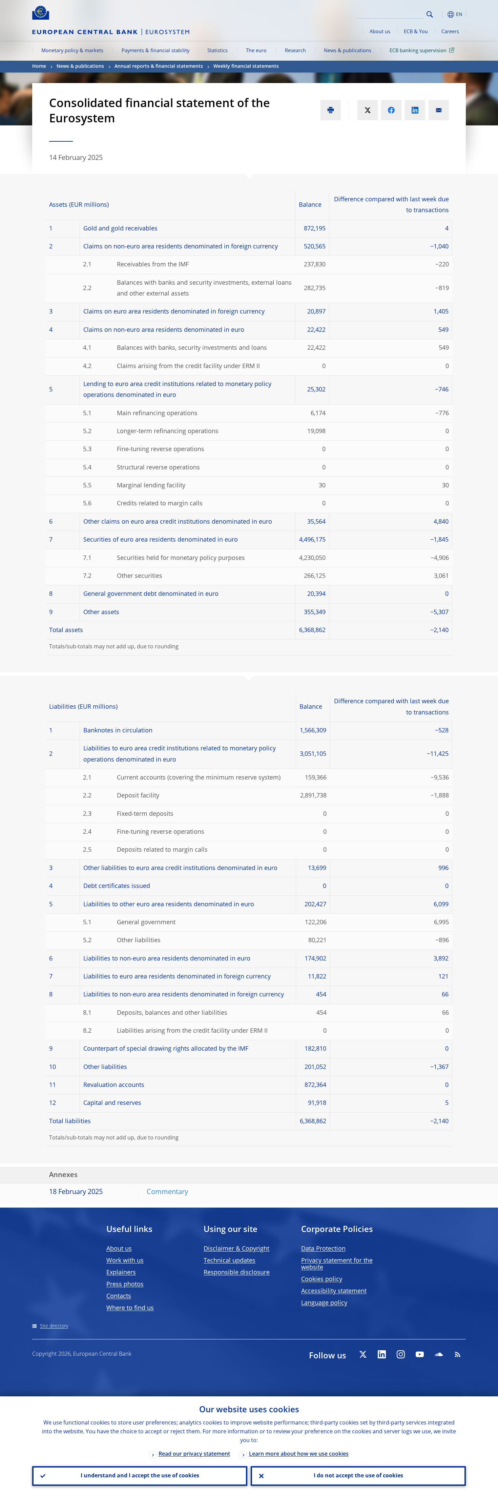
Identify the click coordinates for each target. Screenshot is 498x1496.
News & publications (347, 50)
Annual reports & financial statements (159, 66)
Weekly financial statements (246, 66)
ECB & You (416, 31)
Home (39, 66)
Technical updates (229, 1261)
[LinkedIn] (382, 1354)
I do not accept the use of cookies (358, 1476)
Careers (450, 31)
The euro (256, 50)
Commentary (167, 1192)
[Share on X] (367, 110)
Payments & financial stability (155, 50)
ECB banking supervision (418, 50)
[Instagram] (401, 1354)
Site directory (54, 1326)
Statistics (217, 50)
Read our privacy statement (194, 1454)
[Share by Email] (439, 110)
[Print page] (330, 110)
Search (429, 14)
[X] (363, 1354)
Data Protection (323, 1249)
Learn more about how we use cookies (299, 1454)
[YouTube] (420, 1354)
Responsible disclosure (237, 1273)
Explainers (121, 1273)
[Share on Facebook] (391, 110)
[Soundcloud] (439, 1354)
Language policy (324, 1303)
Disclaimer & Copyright (236, 1249)
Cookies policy (321, 1279)
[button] (442, 14)
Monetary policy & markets (72, 50)
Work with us (125, 1261)
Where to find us (130, 1308)
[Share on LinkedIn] (415, 110)
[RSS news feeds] (458, 1354)
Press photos (125, 1284)
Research (295, 50)
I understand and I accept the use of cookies (140, 1476)
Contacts (118, 1296)
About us (380, 31)
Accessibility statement (334, 1291)
